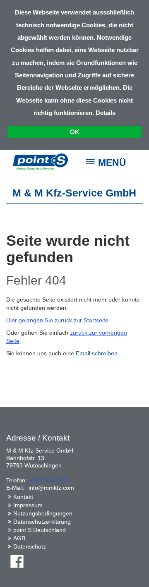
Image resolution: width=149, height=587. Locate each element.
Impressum (28, 505)
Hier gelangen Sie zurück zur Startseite (57, 320)
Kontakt (23, 497)
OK (74, 131)
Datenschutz (29, 546)
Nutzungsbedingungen (42, 513)
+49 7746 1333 (48, 480)
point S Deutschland (39, 530)
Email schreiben (96, 353)
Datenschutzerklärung (42, 521)
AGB (19, 538)
